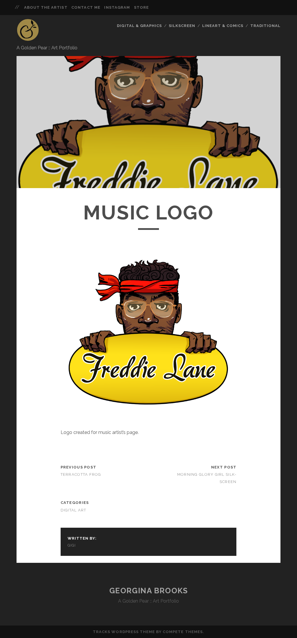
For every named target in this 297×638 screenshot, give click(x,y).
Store (141, 7)
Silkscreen (182, 26)
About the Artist (46, 7)
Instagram (117, 7)
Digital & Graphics (139, 26)
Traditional (265, 26)
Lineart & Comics (223, 26)
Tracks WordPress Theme (124, 632)
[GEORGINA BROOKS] (28, 38)
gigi (72, 545)
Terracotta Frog (81, 474)
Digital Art (73, 510)
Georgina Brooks (148, 590)
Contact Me (85, 7)
